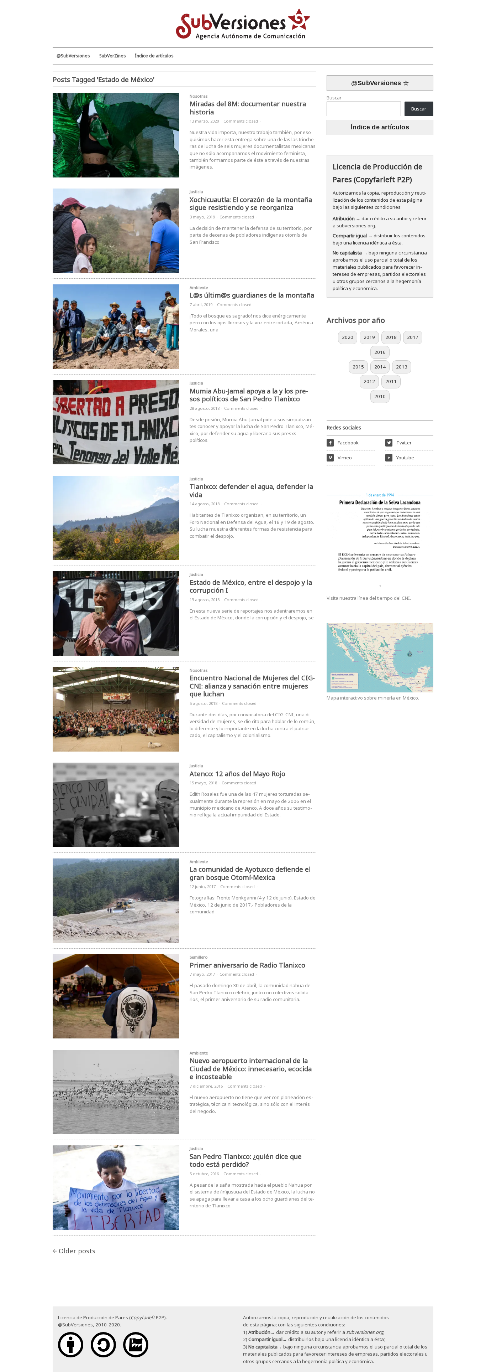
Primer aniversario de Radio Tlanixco (247, 964)
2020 (347, 337)
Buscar (334, 97)
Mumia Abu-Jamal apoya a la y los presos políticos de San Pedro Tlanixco (249, 394)
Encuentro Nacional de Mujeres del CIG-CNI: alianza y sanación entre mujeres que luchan (252, 685)
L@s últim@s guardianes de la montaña (252, 294)
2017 (412, 337)
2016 (380, 352)
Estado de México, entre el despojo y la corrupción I (251, 586)
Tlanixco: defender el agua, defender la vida (251, 490)
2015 (358, 366)
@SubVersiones (75, 1324)
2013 (401, 366)
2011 (391, 381)
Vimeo (340, 457)
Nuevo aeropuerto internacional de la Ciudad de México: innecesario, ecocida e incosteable (251, 1068)
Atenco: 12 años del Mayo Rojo (237, 773)
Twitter (399, 442)
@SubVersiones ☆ (380, 83)
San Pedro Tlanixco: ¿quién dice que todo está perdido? (246, 1160)
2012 (369, 381)
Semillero (199, 957)
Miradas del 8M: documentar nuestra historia (248, 107)
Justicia (196, 191)
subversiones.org (356, 225)
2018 (391, 337)
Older (77, 1250)
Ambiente (199, 287)
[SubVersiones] (243, 23)
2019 (369, 337)
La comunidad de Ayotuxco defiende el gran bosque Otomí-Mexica (250, 873)
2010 (380, 396)
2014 (380, 366)
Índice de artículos (380, 127)
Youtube (400, 457)
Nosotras (198, 96)
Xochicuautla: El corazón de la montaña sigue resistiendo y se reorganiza (251, 203)
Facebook (343, 442)
